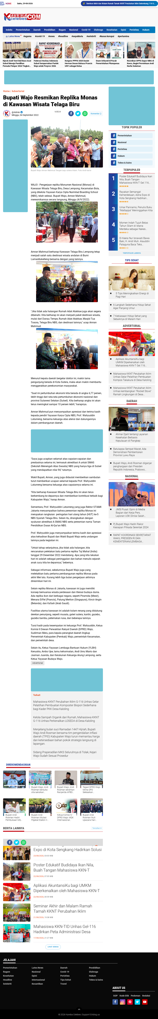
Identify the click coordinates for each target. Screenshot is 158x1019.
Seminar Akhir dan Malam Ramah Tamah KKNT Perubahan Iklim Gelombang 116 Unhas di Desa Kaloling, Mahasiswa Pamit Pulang (68, 911)
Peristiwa (134, 30)
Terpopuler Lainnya (132, 253)
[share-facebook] (71, 113)
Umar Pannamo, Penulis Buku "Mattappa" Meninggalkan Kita (136, 209)
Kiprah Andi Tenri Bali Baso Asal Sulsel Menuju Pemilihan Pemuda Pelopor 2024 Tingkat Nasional (17, 63)
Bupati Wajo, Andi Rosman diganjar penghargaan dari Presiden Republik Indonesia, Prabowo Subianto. (132, 466)
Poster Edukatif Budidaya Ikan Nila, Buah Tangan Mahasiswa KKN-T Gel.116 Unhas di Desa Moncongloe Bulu (64, 870)
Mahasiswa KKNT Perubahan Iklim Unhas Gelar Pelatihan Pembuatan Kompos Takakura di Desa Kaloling (132, 377)
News (52, 36)
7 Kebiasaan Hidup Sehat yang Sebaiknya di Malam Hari (130, 318)
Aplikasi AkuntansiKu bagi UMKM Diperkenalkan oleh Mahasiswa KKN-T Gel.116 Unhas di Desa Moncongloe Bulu (66, 891)
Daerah (37, 30)
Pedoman (135, 995)
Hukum (145, 30)
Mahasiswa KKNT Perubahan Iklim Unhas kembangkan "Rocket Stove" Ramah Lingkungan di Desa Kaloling (132, 391)
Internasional (38, 980)
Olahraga (98, 30)
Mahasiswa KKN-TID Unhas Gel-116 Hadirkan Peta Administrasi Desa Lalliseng (118, 3)
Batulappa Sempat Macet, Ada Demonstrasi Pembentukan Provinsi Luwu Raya (129, 452)
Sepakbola (78, 36)
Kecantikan (37, 984)
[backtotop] (79, 1010)
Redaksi (146, 995)
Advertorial (18, 91)
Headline (63, 36)
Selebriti (92, 36)
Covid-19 (86, 30)
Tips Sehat (65, 980)
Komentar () (96, 113)
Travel (63, 984)
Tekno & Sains (125, 162)
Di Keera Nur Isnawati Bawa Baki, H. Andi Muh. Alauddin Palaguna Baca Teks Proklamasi (134, 241)
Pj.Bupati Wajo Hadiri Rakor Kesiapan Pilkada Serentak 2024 (130, 526)
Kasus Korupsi (107, 36)
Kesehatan (112, 30)
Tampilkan (96, 828)
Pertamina (124, 36)
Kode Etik (124, 995)
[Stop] (63, 111)
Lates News (14, 36)
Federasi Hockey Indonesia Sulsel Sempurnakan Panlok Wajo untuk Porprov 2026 (46, 63)
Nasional (73, 30)
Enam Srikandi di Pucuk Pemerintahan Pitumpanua (107, 62)
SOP (115, 995)
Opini (123, 30)
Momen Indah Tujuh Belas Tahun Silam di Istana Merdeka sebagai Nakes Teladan (133, 226)
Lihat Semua (53, 947)
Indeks (9, 30)
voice (57, 111)
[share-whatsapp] (85, 113)
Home (8, 3)
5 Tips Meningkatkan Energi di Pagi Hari (132, 295)
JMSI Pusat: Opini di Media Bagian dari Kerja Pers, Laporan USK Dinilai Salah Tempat (130, 513)
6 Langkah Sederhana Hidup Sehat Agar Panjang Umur (132, 306)
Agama (28, 36)
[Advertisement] (99, 17)
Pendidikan (49, 30)
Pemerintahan (23, 30)
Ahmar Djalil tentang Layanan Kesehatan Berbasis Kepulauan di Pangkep (132, 437)
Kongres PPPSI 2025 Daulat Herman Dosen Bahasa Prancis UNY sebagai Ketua (78, 63)
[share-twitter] (78, 113)
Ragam (62, 30)
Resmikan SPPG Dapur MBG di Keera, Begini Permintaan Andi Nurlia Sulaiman (140, 63)
